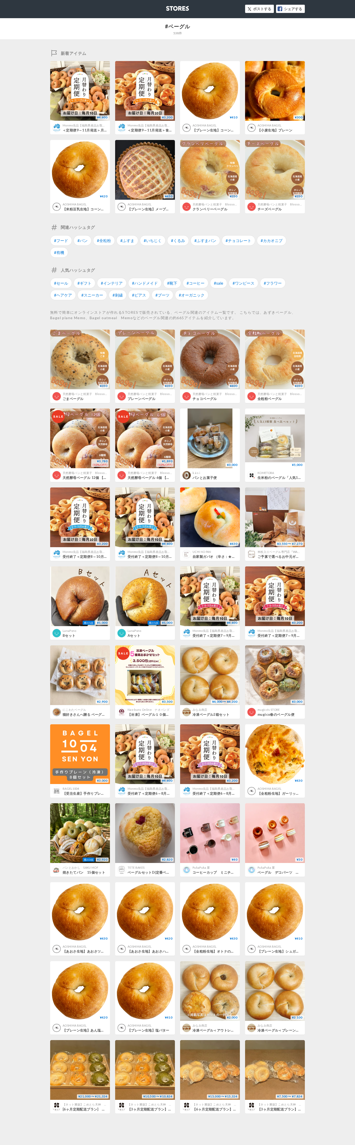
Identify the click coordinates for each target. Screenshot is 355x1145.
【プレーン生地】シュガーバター (284, 951)
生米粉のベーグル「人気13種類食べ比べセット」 (296, 478)
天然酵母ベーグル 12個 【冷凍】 (88, 478)
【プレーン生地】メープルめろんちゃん (159, 209)
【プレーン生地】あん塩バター (87, 1030)
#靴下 (172, 283)
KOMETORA (266, 472)
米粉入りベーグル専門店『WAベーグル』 (285, 551)
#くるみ (178, 240)
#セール (61, 283)
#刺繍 (118, 295)
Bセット (69, 635)
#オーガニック (192, 295)
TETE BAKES (136, 867)
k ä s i (196, 472)
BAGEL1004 (71, 788)
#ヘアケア (63, 295)
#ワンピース (243, 283)
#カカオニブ (271, 240)
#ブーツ (162, 295)
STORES (169, 7)
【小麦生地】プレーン (275, 130)
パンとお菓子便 (205, 478)
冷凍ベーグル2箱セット (211, 714)
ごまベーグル (73, 399)
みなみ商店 (200, 709)
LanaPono (69, 630)
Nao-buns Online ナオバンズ (148, 709)
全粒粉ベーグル (270, 399)
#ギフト (84, 283)
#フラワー (273, 283)
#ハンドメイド (145, 283)
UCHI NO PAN (202, 551)
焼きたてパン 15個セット (84, 872)
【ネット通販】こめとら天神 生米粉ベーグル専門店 (98, 1104)
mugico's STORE (269, 709)
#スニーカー (92, 295)
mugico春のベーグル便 (276, 714)
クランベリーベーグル (210, 209)
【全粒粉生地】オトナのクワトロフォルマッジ (229, 951)
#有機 (59, 252)
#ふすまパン (205, 240)
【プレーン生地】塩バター (148, 1030)
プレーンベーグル (141, 399)
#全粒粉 (104, 240)
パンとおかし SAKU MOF (80, 867)
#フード (61, 240)
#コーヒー (196, 283)
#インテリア (112, 283)
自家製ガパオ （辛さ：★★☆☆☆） (221, 556)
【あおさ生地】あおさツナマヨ (87, 951)
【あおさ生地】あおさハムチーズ (154, 951)
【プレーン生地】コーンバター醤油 (220, 130)
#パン (82, 240)
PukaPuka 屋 (201, 867)
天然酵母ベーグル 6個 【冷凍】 (152, 478)
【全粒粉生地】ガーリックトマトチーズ (289, 793)
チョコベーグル (205, 399)
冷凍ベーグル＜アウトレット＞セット (222, 1030)
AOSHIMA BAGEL (204, 125)
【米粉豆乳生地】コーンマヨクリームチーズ (97, 209)
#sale (218, 283)
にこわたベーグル (74, 709)
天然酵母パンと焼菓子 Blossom (215, 204)
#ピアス (139, 295)
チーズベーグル (270, 209)
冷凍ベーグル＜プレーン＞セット (284, 1030)
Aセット (134, 635)
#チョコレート (238, 240)
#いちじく (153, 240)
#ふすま (127, 240)
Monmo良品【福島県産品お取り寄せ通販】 (91, 125)
